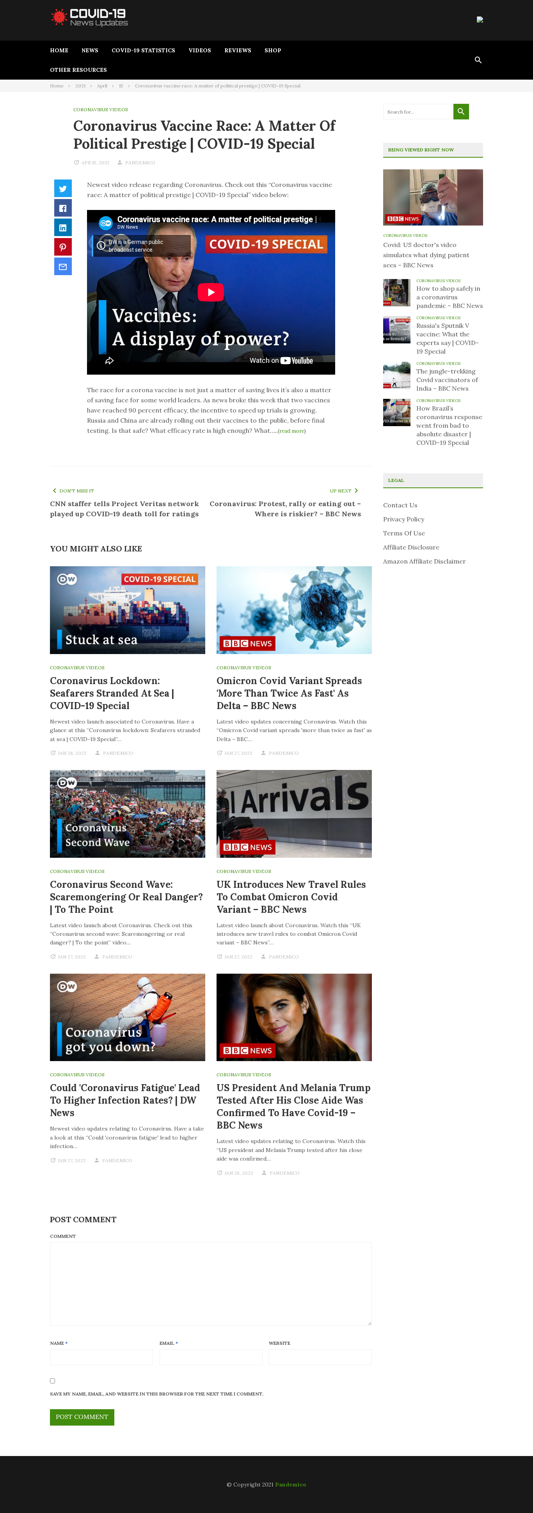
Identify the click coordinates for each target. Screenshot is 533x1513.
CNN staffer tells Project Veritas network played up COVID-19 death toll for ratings (124, 508)
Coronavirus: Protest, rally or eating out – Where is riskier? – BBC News (285, 508)
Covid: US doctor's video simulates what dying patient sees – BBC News (426, 255)
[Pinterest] (63, 247)
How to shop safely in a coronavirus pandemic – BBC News (449, 296)
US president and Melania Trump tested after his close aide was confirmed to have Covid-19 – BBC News (294, 1106)
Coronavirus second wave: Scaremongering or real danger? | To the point (126, 897)
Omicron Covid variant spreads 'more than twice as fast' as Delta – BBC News (289, 693)
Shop (273, 50)
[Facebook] (63, 208)
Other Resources (78, 69)
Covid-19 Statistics (143, 50)
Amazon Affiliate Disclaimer (424, 561)
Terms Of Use (404, 533)
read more (291, 431)
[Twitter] (63, 188)
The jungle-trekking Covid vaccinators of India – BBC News (447, 379)
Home (59, 50)
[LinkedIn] (63, 227)
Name (59, 1343)
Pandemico (290, 1484)
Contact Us (400, 505)
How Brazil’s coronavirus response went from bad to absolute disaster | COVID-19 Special (449, 425)
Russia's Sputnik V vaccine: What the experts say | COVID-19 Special (447, 338)
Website (279, 1343)
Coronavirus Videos (100, 109)
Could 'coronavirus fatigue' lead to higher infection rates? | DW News (125, 1100)
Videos (199, 50)
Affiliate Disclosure (411, 547)
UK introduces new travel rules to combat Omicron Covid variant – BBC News (291, 897)
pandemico (140, 162)
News (90, 50)
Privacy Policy (403, 519)
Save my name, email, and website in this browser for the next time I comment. (156, 1394)
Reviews (237, 50)
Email (169, 1343)
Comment (63, 1236)
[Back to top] (511, 1491)
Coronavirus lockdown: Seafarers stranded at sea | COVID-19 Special (112, 693)
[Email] (63, 266)
